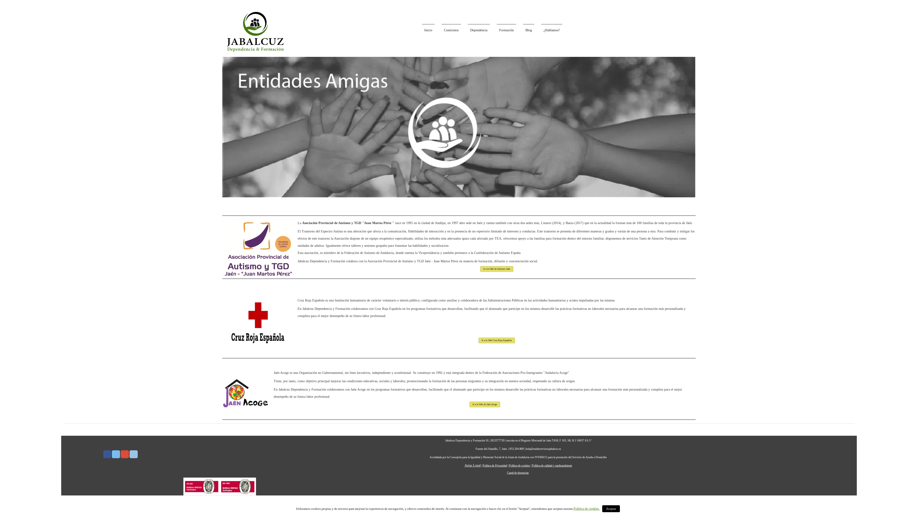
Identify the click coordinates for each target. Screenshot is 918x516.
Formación (506, 30)
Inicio (428, 30)
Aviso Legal (472, 465)
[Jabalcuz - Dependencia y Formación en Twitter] (116, 454)
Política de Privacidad (495, 465)
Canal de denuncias (518, 472)
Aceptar (611, 509)
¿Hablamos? (552, 30)
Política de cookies (519, 465)
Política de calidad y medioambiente (552, 465)
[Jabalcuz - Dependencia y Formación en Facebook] (107, 454)
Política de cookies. (587, 509)
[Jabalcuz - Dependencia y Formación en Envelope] (134, 454)
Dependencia (478, 30)
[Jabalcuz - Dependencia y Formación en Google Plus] (125, 454)
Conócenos (451, 30)
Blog (528, 30)
